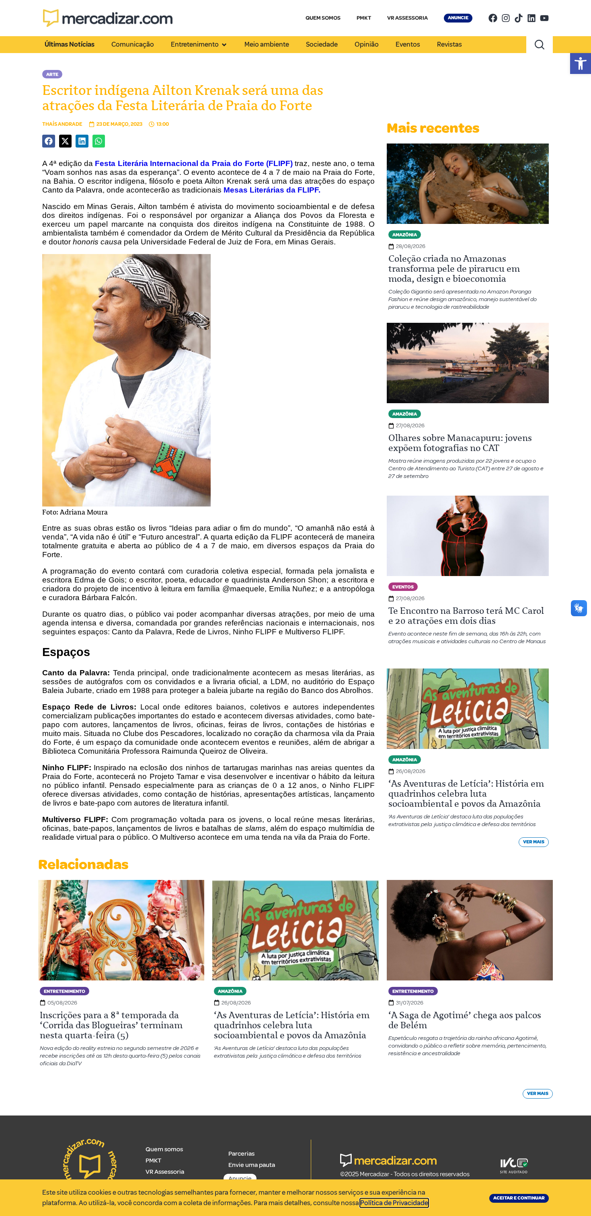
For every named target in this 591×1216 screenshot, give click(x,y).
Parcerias (241, 1154)
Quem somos (164, 1149)
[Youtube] (544, 18)
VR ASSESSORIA (407, 17)
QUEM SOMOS (323, 17)
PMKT (364, 17)
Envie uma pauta (251, 1165)
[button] (580, 63)
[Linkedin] (531, 18)
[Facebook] (492, 18)
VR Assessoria (165, 1172)
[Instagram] (505, 18)
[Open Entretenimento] (224, 44)
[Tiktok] (518, 18)
